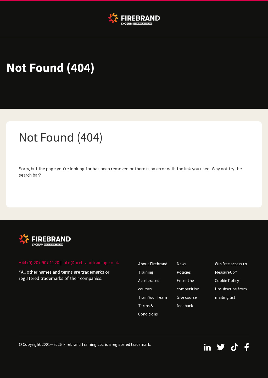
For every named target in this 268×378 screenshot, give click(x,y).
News (181, 263)
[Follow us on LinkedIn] (207, 347)
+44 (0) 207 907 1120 (39, 262)
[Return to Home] (74, 240)
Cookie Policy (227, 280)
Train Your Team (152, 297)
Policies (184, 272)
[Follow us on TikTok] (234, 347)
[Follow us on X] (221, 347)
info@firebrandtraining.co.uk (91, 262)
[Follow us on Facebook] (246, 347)
